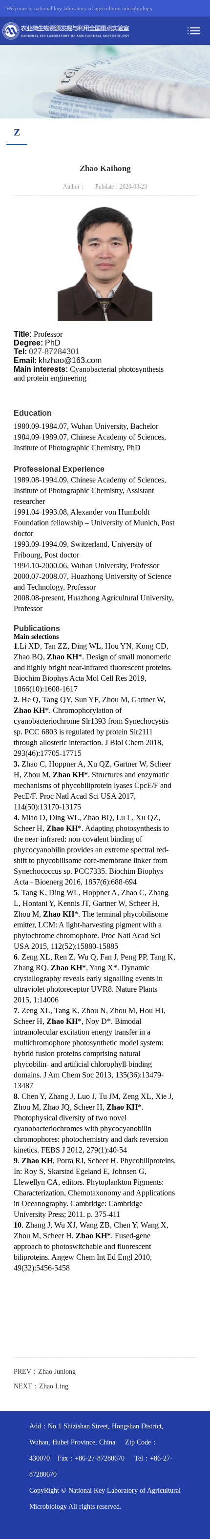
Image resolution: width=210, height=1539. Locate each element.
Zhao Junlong (57, 1371)
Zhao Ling (53, 1386)
